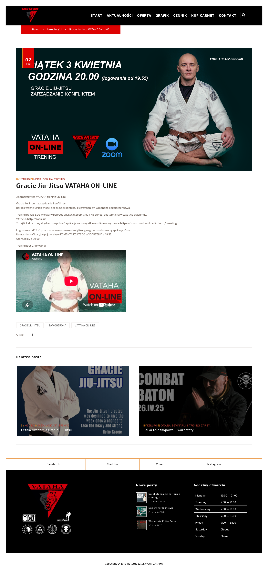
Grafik (162, 15)
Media (37, 179)
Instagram (214, 464)
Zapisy (205, 425)
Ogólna (48, 179)
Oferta (144, 15)
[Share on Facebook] (32, 335)
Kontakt (227, 15)
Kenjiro (25, 179)
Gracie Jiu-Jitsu (30, 325)
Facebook (53, 464)
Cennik (180, 15)
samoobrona (57, 325)
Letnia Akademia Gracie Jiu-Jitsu (46, 430)
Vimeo (160, 464)
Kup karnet (202, 15)
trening (59, 179)
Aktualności (120, 15)
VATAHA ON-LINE (85, 325)
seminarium (180, 425)
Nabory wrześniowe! (161, 507)
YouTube (112, 464)
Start (96, 15)
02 (28, 61)
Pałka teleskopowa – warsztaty (168, 430)
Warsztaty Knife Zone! (163, 521)
